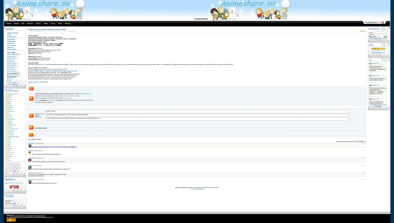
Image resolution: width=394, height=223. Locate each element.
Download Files (11, 82)
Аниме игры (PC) (11, 71)
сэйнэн (9, 146)
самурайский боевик (13, 136)
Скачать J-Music (11, 58)
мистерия (10, 115)
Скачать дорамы (11, 63)
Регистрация (195, 189)
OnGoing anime (11, 56)
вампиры (9, 95)
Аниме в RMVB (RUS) (13, 54)
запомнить (374, 37)
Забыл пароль (374, 38)
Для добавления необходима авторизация (378, 105)
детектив (9, 99)
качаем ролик (66, 95)
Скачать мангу (11, 67)
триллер (9, 148)
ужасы (9, 160)
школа (9, 150)
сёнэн (8, 140)
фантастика (10, 152)
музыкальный (11, 119)
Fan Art (9, 80)
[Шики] (30, 169)
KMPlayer (73, 93)
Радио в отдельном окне (378, 52)
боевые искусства (12, 94)
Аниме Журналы (11, 65)
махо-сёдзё (10, 111)
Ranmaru (37, 31)
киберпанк (10, 107)
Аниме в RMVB (11, 52)
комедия (9, 109)
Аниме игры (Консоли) (13, 73)
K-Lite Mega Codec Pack (85, 93)
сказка (9, 142)
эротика (9, 156)
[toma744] (30, 161)
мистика (9, 117)
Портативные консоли (13, 75)
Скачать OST (10, 60)
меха (8, 113)
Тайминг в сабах (67, 98)
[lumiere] (30, 154)
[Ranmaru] (30, 147)
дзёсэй (9, 101)
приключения (11, 131)
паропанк (10, 123)
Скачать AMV (10, 61)
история (9, 105)
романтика (10, 134)
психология (10, 133)
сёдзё (8, 138)
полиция (9, 127)
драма (9, 103)
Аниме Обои (10, 69)
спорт (8, 144)
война (9, 97)
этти (8, 158)
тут (53, 102)
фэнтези (9, 154)
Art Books (9, 78)
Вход (201, 189)
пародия (9, 121)
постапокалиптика (12, 129)
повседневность (12, 125)
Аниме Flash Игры (12, 84)
